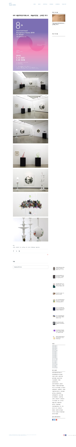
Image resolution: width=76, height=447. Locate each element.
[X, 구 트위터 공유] (16, 251)
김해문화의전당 (55, 381)
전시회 (29, 247)
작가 (60, 406)
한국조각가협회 (55, 413)
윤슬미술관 (58, 404)
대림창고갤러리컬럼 (60, 385)
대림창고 (54, 385)
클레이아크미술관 (59, 409)
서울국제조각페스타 (56, 391)
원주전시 (54, 404)
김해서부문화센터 (55, 383)
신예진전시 (62, 398)
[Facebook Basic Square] (53, 419)
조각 (26, 247)
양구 (59, 400)
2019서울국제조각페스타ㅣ (57, 372)
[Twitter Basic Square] (54, 419)
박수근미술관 (57, 387)
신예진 (14, 247)
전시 (20, 247)
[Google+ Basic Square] (56, 419)
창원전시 (54, 409)
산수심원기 (63, 387)
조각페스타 (60, 408)
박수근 (53, 387)
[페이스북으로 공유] (13, 251)
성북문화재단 (58, 393)
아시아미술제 (54, 400)
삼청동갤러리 (54, 389)
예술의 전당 (37, 247)
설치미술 (23, 247)
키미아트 (54, 411)
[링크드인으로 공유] (19, 251)
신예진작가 (17, 247)
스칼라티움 (61, 396)
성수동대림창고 (55, 396)
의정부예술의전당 (55, 406)
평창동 (57, 411)
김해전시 (61, 383)
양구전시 (62, 400)
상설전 (64, 389)
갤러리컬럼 (54, 378)
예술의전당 (59, 402)
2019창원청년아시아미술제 (57, 374)
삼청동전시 (60, 389)
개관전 (53, 376)
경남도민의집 (59, 378)
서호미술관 (62, 391)
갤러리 (56, 376)
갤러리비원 (61, 376)
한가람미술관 (33, 247)
